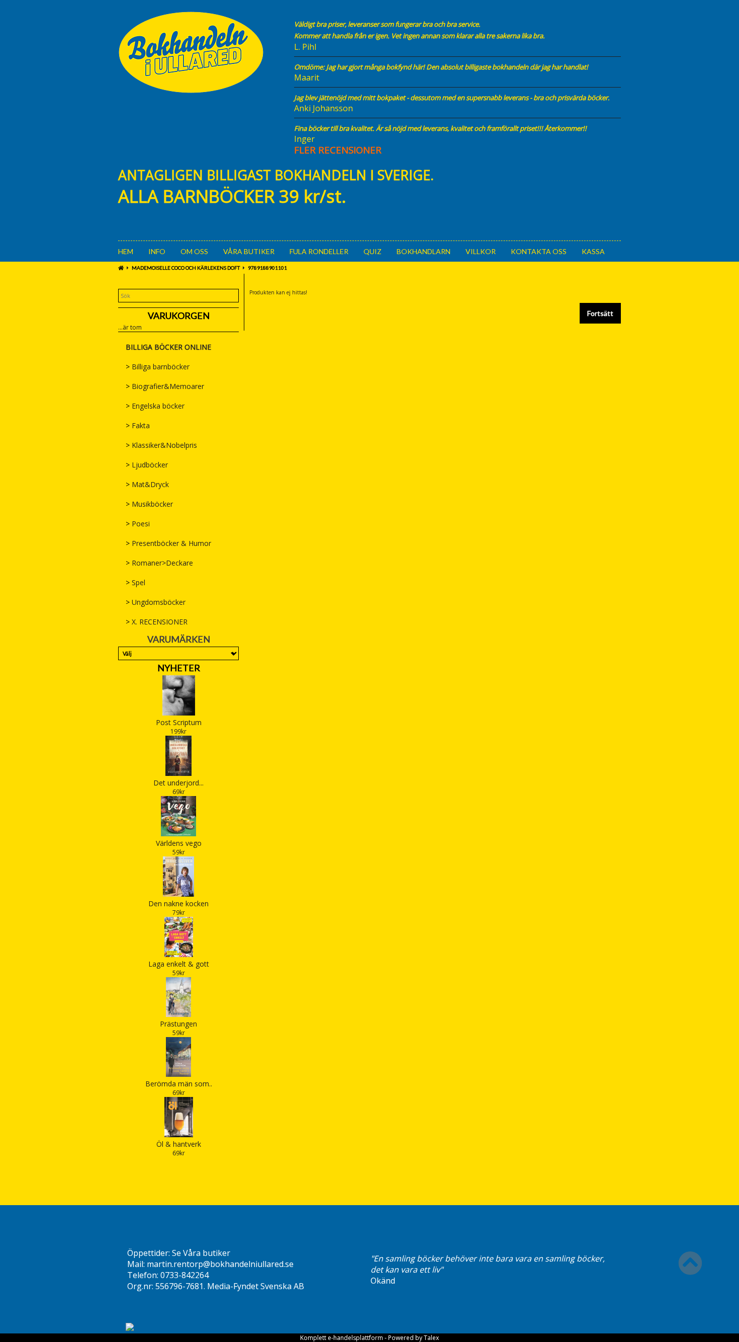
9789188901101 (267, 268)
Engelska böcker (155, 406)
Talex (431, 1337)
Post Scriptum (179, 722)
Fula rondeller (319, 251)
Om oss (194, 251)
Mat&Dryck (147, 484)
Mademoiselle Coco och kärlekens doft (186, 268)
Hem (125, 251)
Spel (135, 582)
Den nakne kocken (178, 903)
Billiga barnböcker (158, 366)
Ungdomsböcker (156, 602)
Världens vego (179, 843)
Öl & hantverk (178, 1144)
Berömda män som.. (178, 1083)
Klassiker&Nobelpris (161, 445)
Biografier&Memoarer (165, 386)
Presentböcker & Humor (168, 543)
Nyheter (178, 667)
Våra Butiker (248, 251)
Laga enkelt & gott (178, 964)
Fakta (138, 425)
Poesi (138, 523)
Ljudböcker (147, 464)
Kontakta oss (539, 251)
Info (156, 251)
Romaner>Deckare (159, 563)
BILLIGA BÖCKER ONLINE (168, 347)
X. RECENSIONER (157, 621)
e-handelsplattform (355, 1337)
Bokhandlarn (423, 251)
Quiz (372, 251)
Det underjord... (178, 782)
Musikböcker (149, 504)
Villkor (481, 251)
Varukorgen (179, 315)
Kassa (593, 251)
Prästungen (178, 1024)
